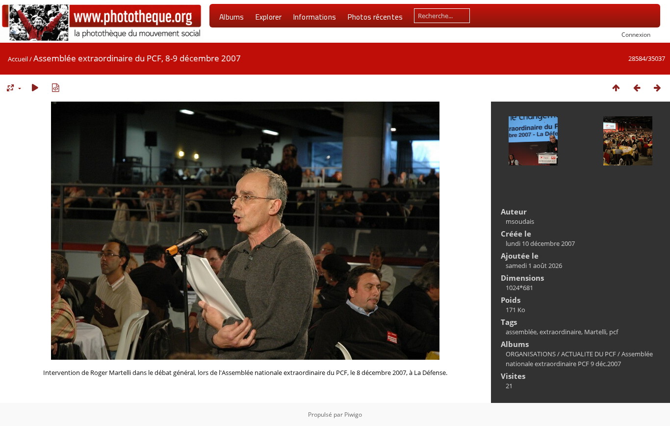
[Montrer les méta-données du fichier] (55, 87)
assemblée (521, 331)
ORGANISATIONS (531, 353)
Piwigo (353, 414)
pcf (613, 331)
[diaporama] (35, 87)
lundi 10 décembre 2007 (540, 243)
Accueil (18, 58)
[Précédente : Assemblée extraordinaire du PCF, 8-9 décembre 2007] (636, 87)
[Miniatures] (616, 87)
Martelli (595, 331)
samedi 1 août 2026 (534, 265)
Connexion (635, 34)
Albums (231, 17)
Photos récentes (375, 17)
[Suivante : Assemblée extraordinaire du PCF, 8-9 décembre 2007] (657, 87)
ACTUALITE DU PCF (588, 353)
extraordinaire (560, 331)
